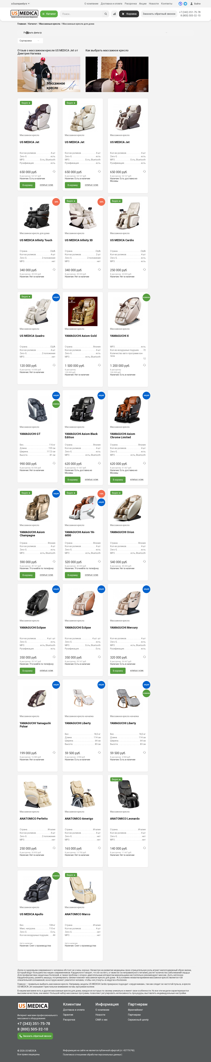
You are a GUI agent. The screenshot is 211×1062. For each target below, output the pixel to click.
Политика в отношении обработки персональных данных (92, 1054)
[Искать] (105, 14)
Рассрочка (131, 3)
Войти (197, 3)
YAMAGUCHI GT (30, 433)
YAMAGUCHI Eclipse (33, 627)
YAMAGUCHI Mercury (124, 627)
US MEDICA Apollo (31, 914)
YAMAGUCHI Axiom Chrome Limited (122, 435)
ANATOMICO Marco (77, 914)
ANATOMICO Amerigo (79, 818)
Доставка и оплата (111, 3)
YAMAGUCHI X (119, 335)
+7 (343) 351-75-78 (189, 12)
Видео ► (26, 103)
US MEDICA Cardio (122, 240)
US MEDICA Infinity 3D (79, 240)
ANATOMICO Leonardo (125, 818)
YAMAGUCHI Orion (122, 532)
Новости (154, 3)
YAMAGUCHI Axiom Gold (81, 335)
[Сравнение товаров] (114, 14)
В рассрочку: (30, 176)
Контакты (166, 3)
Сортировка (26, 40)
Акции (142, 3)
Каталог (51, 13)
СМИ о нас (101, 1019)
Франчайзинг (135, 1009)
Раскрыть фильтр (33, 32)
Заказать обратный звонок (159, 13)
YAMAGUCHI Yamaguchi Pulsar (35, 725)
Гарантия (68, 1014)
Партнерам (134, 1014)
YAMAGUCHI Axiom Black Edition (81, 435)
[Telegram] (185, 4)
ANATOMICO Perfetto (34, 818)
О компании (91, 3)
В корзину (28, 185)
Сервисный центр (138, 1019)
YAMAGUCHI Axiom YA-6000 (80, 533)
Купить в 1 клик (46, 185)
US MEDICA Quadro (32, 335)
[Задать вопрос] (54, 171)
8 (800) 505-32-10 (190, 15)
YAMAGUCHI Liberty (78, 723)
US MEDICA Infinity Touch (36, 240)
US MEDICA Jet (29, 142)
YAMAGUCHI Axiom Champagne (32, 533)
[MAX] (180, 4)
